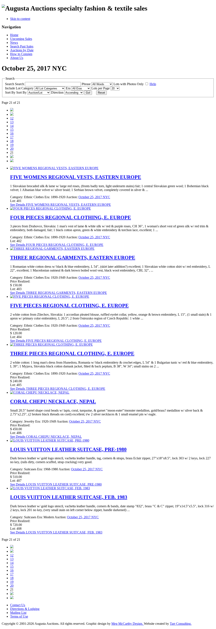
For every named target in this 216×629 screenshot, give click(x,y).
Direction (57, 92)
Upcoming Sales (21, 39)
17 (12, 137)
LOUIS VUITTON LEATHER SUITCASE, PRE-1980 (68, 449)
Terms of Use (19, 616)
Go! (88, 92)
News (14, 42)
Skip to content (20, 18)
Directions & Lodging (24, 609)
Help (153, 84)
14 (12, 126)
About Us (16, 58)
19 (12, 145)
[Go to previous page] (12, 114)
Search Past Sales (21, 46)
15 (12, 129)
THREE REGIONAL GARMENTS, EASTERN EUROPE (72, 257)
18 (12, 141)
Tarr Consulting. (181, 623)
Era (68, 88)
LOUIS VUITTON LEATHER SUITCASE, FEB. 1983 (68, 497)
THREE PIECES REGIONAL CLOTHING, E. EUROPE (72, 353)
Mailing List (18, 612)
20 (12, 148)
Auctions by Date (22, 50)
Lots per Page (101, 88)
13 (12, 122)
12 (12, 118)
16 (12, 133)
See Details (60, 204)
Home (14, 35)
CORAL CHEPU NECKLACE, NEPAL (53, 401)
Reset (101, 92)
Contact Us (17, 605)
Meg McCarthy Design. (127, 623)
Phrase (86, 84)
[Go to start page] (12, 110)
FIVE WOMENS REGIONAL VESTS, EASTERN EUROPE (75, 177)
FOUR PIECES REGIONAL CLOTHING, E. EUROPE (70, 217)
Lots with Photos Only (128, 84)
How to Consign (21, 54)
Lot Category (25, 88)
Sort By (21, 92)
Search (20, 84)
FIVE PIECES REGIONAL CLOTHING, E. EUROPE (69, 305)
